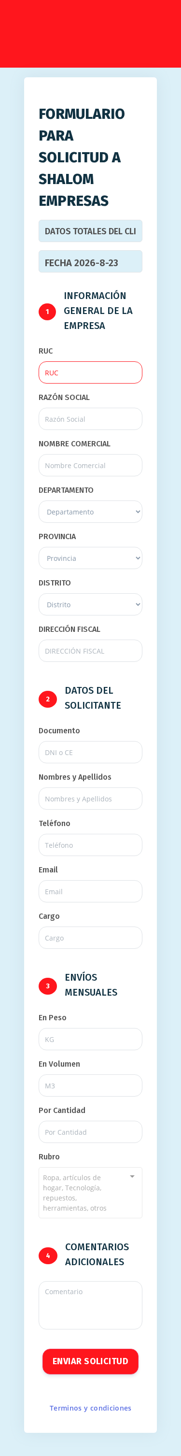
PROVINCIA (57, 536)
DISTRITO (55, 582)
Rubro (49, 1156)
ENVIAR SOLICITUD (90, 1361)
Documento (59, 730)
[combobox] (90, 1192)
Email (48, 869)
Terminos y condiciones (91, 1408)
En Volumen (59, 1064)
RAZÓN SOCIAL (64, 397)
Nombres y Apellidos (75, 777)
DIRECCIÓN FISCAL (69, 629)
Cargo (49, 916)
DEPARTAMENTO (66, 490)
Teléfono (54, 823)
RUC (46, 351)
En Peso (53, 1017)
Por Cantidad (62, 1110)
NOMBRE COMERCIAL (75, 443)
